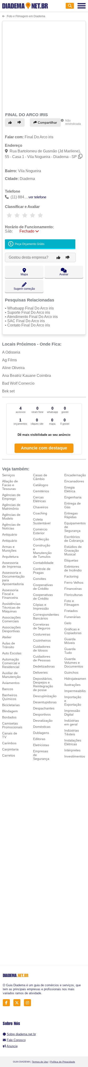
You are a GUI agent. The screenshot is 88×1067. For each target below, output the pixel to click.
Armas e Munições (9, 548)
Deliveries (40, 672)
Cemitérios (41, 491)
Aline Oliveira (13, 368)
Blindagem (10, 711)
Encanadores (74, 481)
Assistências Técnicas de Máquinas (11, 607)
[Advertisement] (44, 66)
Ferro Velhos (73, 582)
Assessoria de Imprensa (11, 564)
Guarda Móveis (70, 641)
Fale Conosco (16, 1040)
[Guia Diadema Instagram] (29, 1002)
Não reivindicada (73, 122)
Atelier (6, 637)
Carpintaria (10, 749)
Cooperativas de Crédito (43, 587)
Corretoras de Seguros (41, 626)
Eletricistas (41, 745)
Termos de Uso (40, 1061)
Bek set (8, 391)
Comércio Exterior (40, 531)
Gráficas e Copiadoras (72, 631)
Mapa (24, 274)
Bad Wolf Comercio (18, 383)
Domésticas (41, 727)
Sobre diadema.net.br (21, 1034)
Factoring (71, 576)
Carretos (8, 755)
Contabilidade (43, 563)
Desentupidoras (45, 702)
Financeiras (73, 589)
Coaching (40, 513)
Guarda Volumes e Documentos (73, 662)
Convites (39, 579)
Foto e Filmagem (71, 603)
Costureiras (41, 634)
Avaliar (63, 274)
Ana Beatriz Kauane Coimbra (26, 376)
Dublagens (41, 733)
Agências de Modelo (11, 516)
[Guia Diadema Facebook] (7, 1002)
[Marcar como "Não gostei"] (20, 122)
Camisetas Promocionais (12, 725)
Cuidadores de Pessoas (41, 658)
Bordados (9, 717)
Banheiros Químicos (9, 697)
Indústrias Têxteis (71, 732)
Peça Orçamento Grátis (29, 244)
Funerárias (72, 617)
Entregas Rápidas (71, 515)
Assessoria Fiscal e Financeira (10, 593)
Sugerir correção (24, 288)
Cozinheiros (42, 640)
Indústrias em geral (71, 722)
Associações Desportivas (11, 629)
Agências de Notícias (11, 526)
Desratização (43, 720)
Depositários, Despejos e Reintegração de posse (43, 684)
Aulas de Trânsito (8, 645)
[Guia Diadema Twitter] (18, 1002)
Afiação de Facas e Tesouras (10, 485)
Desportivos (42, 714)
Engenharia (72, 497)
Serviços (8, 475)
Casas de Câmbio (40, 477)
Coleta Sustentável (41, 521)
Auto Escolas (11, 653)
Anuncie (12, 1046)
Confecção (41, 539)
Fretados (71, 611)
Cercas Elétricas (39, 499)
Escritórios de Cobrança (74, 538)
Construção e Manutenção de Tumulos (42, 550)
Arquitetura (10, 556)
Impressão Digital (72, 712)
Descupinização (45, 696)
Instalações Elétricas (72, 742)
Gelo (67, 623)
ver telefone (37, 197)
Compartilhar (47, 122)
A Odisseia (11, 352)
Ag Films (9, 360)
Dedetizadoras (44, 666)
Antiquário (9, 534)
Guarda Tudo (70, 651)
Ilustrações (72, 685)
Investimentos (74, 756)
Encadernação (75, 475)
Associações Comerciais (11, 619)
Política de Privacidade (62, 1061)
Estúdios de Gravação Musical (73, 550)
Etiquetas (71, 560)
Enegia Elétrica (69, 489)
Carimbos (9, 743)
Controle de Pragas (41, 570)
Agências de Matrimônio (11, 506)
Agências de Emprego (11, 497)
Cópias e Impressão (41, 606)
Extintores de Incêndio (73, 568)
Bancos (7, 689)
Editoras (39, 739)
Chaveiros (40, 507)
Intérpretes (72, 750)
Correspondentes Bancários (46, 616)
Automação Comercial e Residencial (11, 663)
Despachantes (43, 708)
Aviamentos (10, 683)
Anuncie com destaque (44, 448)
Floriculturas (73, 595)
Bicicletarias (11, 705)
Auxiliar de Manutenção (11, 675)
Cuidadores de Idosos (41, 648)
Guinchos (71, 672)
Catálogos (40, 485)
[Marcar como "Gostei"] (10, 122)
